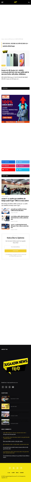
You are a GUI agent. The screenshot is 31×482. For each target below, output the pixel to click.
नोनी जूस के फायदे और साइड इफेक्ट (9, 434)
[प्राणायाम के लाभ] (5, 398)
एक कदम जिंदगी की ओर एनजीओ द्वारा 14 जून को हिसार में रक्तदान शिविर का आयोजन (16, 456)
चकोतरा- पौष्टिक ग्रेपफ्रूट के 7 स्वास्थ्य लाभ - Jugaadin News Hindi (14, 432)
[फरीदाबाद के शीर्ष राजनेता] (5, 406)
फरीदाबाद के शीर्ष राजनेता (15, 404)
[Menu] (2, 2)
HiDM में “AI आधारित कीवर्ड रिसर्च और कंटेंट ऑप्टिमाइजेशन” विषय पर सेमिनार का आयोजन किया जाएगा (19, 226)
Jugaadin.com (4, 477)
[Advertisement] (15, 21)
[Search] (29, 2)
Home (2, 39)
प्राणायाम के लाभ (14, 396)
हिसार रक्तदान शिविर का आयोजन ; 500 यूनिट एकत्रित (13, 441)
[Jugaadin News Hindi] (15, 2)
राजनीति (13, 472)
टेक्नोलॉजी (3, 65)
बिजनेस (17, 472)
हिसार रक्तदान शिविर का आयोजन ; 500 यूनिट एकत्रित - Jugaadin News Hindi (16, 444)
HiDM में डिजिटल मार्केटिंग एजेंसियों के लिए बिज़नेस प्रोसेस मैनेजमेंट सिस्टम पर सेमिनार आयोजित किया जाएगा (20, 218)
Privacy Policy (14, 256)
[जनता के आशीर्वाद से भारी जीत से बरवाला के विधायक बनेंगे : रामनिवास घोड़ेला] (5, 414)
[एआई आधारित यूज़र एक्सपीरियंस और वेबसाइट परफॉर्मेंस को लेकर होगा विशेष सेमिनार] (5, 211)
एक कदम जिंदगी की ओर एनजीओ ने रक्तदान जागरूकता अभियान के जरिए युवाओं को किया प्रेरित (15, 448)
